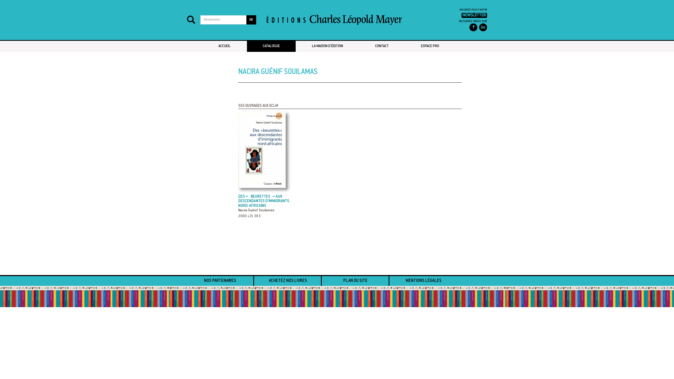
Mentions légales (424, 281)
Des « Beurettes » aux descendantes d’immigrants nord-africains (263, 201)
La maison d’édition (327, 46)
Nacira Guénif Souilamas (256, 210)
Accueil (225, 46)
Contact (382, 46)
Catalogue (271, 46)
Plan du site (355, 281)
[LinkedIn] (483, 27)
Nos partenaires (220, 281)
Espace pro (430, 46)
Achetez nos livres (288, 281)
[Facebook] (473, 27)
